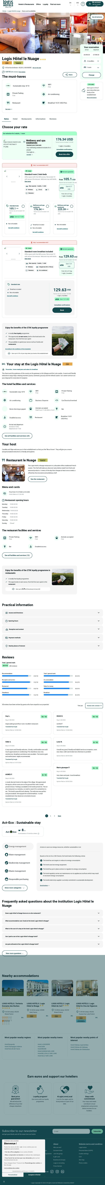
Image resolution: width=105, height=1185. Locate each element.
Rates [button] (6, 119)
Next (59, 816)
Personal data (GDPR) (86, 1150)
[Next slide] (19, 176)
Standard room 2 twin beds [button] (36, 174)
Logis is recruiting (58, 1163)
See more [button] (7, 109)
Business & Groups (59, 1160)
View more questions (14, 953)
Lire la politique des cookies (11, 1168)
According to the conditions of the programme (18, 349)
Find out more (55, 4)
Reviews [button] (53, 119)
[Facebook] (52, 1171)
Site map (81, 1160)
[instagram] (57, 1171)
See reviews (22, 72)
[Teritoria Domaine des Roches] (13, 988)
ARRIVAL (86, 50)
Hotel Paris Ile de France (12, 1049)
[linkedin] (62, 1171)
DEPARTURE (96, 50)
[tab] (10, 259)
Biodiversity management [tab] (19, 863)
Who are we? (57, 1147)
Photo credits (83, 1163)
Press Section (57, 1166)
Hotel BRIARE (42, 1049)
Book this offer (64, 154)
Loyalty (45, 4)
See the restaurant (37, 479)
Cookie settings (84, 1154)
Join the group (58, 1154)
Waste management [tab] (17, 871)
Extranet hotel (57, 1150)
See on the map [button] (37, 67)
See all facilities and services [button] (17, 436)
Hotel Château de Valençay (79, 1047)
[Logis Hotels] (8, 4)
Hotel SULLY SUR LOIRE (45, 1056)
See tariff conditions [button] (13, 228)
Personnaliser (12, 1175)
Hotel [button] (15, 119)
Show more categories (13, 888)
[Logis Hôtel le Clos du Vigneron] (87, 988)
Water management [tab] (17, 854)
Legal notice (83, 1147)
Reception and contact (16, 629)
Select (23, 206)
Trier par (80, 706)
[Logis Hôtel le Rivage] (37, 988)
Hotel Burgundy (10, 1044)
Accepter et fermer (34, 1175)
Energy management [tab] (17, 846)
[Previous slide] (7, 176)
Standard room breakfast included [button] (39, 251)
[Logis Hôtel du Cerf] (62, 988)
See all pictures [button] (97, 17)
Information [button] (40, 119)
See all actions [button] (44, 885)
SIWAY (72, 1183)
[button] (4, 1181)
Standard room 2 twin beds (34, 145)
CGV (80, 1157)
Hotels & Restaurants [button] (26, 4)
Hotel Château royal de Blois (79, 1045)
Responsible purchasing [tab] (18, 879)
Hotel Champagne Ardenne (13, 1047)
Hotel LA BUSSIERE (44, 1044)
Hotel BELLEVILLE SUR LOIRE (47, 1053)
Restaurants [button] (27, 119)
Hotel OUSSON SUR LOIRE (46, 1051)
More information (92, 97)
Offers (38, 4)
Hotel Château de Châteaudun (80, 1049)
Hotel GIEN (41, 1047)
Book (62, 310)
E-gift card (56, 1157)
